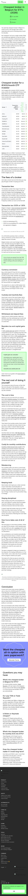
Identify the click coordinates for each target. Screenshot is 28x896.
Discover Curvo (14, 660)
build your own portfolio (8, 410)
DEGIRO (12, 245)
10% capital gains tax (20, 336)
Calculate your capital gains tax (12, 368)
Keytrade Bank (4, 816)
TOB (17, 243)
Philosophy (3, 784)
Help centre (3, 827)
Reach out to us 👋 (5, 861)
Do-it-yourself (4, 804)
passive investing (12, 399)
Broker (3, 107)
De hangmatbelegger (5, 848)
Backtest (3, 834)
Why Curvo (3, 855)
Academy (3, 825)
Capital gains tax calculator (7, 835)
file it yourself (18, 247)
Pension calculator (5, 840)
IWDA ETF (15, 92)
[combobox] (4, 867)
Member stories (4, 828)
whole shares (22, 453)
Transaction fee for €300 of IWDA (15, 107)
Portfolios (3, 786)
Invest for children (5, 789)
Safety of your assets (5, 795)
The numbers (4, 856)
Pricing (2, 783)
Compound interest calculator (7, 842)
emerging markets (18, 414)
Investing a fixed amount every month (12, 447)
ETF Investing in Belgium (6, 849)
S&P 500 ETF (5, 274)
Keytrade (18, 192)
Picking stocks (4, 806)
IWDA (13, 286)
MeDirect (4, 153)
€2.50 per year (20, 300)
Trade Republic (19, 245)
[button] (20, 2)
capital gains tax (20, 434)
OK (14, 891)
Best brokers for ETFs (5, 837)
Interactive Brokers (6, 277)
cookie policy (6, 887)
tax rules (8, 436)
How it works (3, 781)
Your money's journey (6, 796)
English (2, 867)
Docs (2, 859)
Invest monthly (4, 788)
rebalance (4, 471)
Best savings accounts (6, 838)
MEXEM (16, 307)
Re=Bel (20, 307)
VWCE (17, 286)
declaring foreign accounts (9, 434)
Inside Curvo (4, 858)
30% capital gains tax (8, 331)
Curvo (7, 524)
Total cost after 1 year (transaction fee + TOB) (22, 107)
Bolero (3, 245)
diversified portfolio (12, 743)
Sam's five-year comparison (18, 417)
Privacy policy (4, 863)
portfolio (17, 528)
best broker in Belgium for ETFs (10, 73)
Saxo (7, 245)
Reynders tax (21, 433)
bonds (3, 414)
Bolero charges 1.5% (13, 279)
